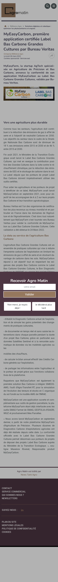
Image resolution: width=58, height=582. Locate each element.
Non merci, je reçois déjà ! (17, 306)
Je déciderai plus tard (43, 306)
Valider (29, 294)
